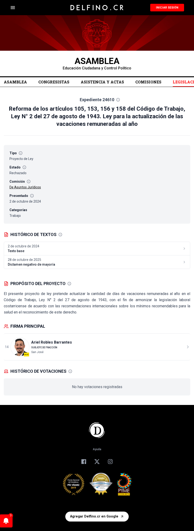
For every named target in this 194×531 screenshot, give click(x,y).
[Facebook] (84, 461)
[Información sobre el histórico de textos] (60, 234)
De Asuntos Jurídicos (25, 187)
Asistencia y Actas (102, 81)
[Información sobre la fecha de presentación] (32, 196)
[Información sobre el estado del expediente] (24, 167)
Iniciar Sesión (167, 7)
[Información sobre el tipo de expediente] (20, 153)
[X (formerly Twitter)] (97, 461)
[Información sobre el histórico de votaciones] (70, 371)
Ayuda (97, 449)
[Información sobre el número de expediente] (118, 100)
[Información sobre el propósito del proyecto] (69, 283)
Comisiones (148, 81)
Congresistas (53, 81)
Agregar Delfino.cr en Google (94, 516)
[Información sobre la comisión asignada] (28, 181)
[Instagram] (110, 461)
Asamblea (15, 81)
